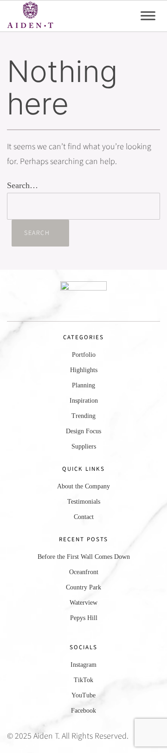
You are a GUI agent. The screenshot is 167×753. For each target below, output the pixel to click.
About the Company (83, 486)
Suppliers (83, 446)
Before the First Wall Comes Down (84, 556)
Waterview (83, 602)
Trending (83, 415)
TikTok (83, 680)
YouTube (83, 695)
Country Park (83, 587)
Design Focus (83, 431)
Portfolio (84, 354)
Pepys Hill (83, 617)
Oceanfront (83, 572)
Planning (83, 385)
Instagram (83, 664)
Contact (84, 516)
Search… (22, 185)
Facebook (83, 710)
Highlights (83, 370)
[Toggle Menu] (148, 16)
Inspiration (84, 400)
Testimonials (83, 501)
